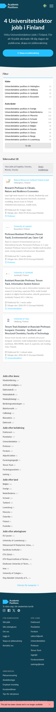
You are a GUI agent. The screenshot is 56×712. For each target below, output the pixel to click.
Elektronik (8, 422)
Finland (27, 182)
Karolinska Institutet (12, 549)
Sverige (7, 488)
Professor (11, 216)
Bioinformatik (10, 408)
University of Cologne (13, 573)
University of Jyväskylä (23, 272)
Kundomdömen (9, 689)
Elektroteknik (10, 389)
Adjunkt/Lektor (10, 455)
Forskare (8, 450)
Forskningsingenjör (11, 460)
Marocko (7, 512)
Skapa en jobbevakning (29, 53)
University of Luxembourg (15, 540)
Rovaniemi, (19, 229)
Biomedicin (9, 417)
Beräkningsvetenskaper (14, 403)
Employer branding (10, 684)
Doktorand (9, 432)
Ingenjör (34, 654)
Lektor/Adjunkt (37, 636)
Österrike (8, 516)
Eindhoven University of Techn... (17, 563)
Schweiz (8, 498)
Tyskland (8, 502)
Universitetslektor (14, 308)
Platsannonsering (10, 675)
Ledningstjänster (37, 664)
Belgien (7, 484)
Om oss (6, 631)
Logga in (6, 636)
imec (6, 568)
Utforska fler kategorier (27, 585)
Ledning (7, 474)
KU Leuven (9, 535)
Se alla (28, 145)
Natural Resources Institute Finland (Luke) (31, 180)
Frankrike (8, 526)
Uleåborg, (18, 321)
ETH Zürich (8, 554)
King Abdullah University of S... (16, 577)
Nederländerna (10, 493)
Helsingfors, (19, 182)
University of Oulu (21, 318)
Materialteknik (10, 394)
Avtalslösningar (9, 680)
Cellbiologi (8, 413)
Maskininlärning (11, 380)
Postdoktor (9, 436)
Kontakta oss (8, 645)
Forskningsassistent (12, 469)
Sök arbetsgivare (9, 626)
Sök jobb (6, 622)
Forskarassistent (37, 659)
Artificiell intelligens (12, 385)
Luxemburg (8, 507)
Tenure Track (9, 465)
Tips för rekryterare (11, 694)
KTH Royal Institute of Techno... (17, 559)
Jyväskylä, (18, 275)
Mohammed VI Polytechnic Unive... (18, 545)
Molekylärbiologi (11, 399)
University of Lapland (23, 226)
